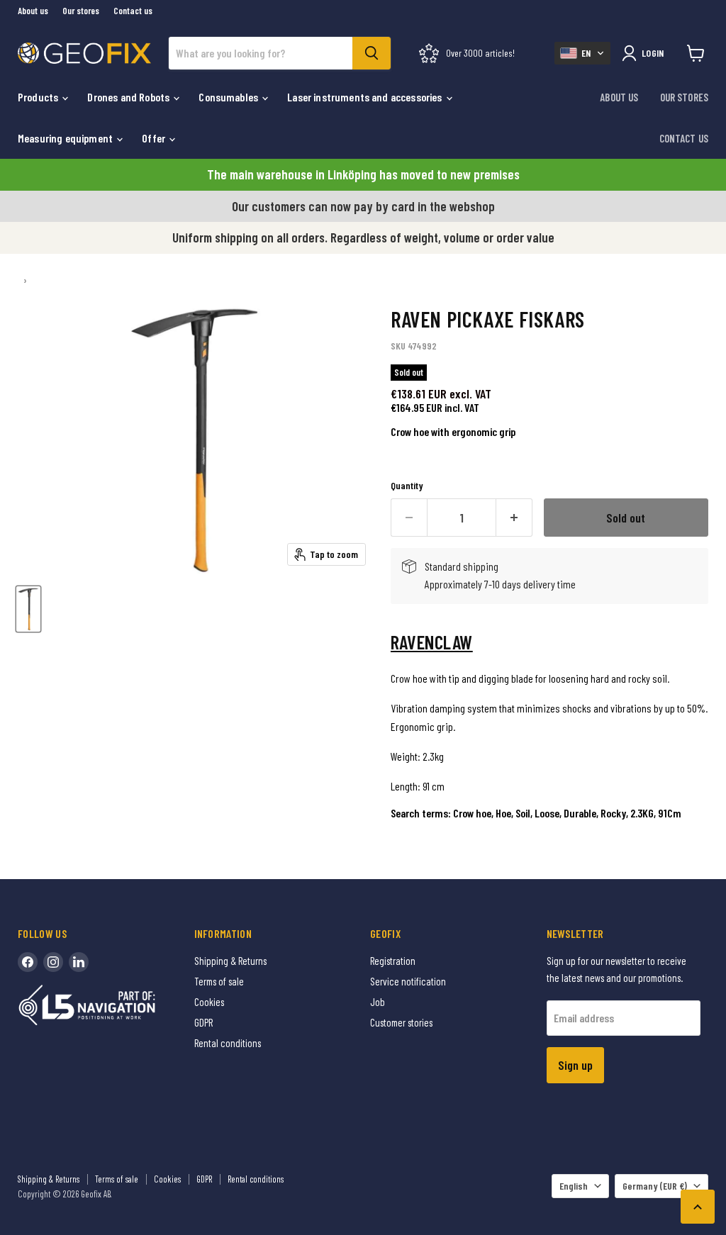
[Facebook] (28, 962)
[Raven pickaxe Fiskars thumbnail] (28, 609)
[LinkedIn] (79, 962)
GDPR (203, 1022)
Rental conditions (227, 1042)
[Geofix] (117, 1027)
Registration (392, 960)
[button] (582, 53)
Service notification (408, 981)
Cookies (209, 1001)
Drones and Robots (129, 97)
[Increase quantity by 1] (514, 517)
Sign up (575, 1065)
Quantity (407, 485)
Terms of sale (219, 981)
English (573, 1186)
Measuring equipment (66, 138)
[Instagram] (53, 962)
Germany (654, 1186)
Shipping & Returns (230, 960)
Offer (154, 138)
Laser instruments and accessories (365, 97)
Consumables (229, 97)
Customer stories (401, 1022)
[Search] (371, 53)
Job (377, 1001)
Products (39, 97)
